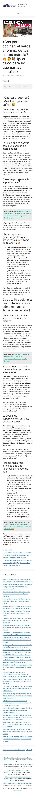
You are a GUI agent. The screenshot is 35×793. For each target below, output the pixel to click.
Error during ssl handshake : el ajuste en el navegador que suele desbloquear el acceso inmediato (17, 587)
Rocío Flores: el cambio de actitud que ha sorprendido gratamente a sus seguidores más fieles (17, 681)
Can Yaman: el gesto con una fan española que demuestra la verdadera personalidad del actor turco (17, 689)
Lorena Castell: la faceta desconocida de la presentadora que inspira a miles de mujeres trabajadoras (17, 710)
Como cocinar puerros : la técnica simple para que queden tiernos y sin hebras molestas (16, 594)
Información (8, 550)
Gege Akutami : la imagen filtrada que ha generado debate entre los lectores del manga (16, 601)
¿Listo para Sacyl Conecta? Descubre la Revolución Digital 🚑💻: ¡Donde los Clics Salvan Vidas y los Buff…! (17, 562)
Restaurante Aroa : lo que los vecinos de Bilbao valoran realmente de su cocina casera (16, 613)
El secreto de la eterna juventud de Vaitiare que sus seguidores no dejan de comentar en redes (17, 739)
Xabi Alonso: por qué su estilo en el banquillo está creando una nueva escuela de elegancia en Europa (17, 703)
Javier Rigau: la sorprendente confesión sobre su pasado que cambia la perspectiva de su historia (17, 725)
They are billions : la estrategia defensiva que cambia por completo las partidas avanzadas (17, 620)
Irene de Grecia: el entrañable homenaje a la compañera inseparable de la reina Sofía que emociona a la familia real (17, 717)
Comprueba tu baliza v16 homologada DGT (17, 750)
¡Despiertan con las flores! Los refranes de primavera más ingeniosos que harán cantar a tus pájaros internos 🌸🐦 (17, 555)
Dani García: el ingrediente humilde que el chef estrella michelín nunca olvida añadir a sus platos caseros (17, 696)
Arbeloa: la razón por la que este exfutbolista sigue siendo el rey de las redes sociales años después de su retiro (17, 674)
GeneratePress (17, 790)
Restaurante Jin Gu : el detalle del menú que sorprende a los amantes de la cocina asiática (17, 640)
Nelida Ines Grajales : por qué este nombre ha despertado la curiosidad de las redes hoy (17, 667)
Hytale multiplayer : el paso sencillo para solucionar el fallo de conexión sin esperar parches (17, 628)
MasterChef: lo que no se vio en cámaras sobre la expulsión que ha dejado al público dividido (17, 732)
